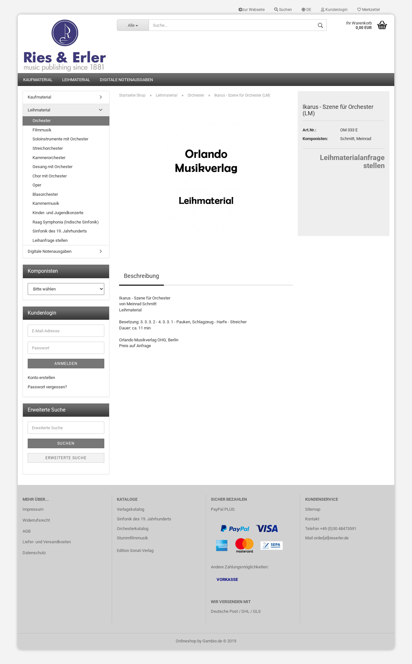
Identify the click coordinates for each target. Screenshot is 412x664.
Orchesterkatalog (132, 528)
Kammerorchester (49, 157)
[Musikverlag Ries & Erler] (65, 43)
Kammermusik (46, 203)
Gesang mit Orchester (52, 166)
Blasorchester (45, 194)
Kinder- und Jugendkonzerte (58, 212)
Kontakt (312, 519)
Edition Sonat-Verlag (135, 550)
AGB (27, 531)
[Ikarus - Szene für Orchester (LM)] (206, 175)
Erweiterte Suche (66, 458)
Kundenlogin (336, 9)
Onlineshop (186, 641)
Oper (37, 185)
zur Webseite (253, 9)
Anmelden (66, 363)
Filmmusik (42, 130)
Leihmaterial (76, 79)
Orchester (42, 120)
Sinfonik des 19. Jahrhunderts (60, 231)
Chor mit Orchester (50, 176)
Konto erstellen (41, 377)
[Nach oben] (394, 654)
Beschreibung (141, 275)
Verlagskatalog (130, 509)
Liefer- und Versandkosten (47, 541)
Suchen (285, 9)
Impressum (33, 509)
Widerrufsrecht (36, 520)
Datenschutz (34, 552)
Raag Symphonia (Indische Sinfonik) (66, 222)
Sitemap (312, 509)
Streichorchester (48, 148)
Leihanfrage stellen (50, 240)
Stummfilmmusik (132, 538)
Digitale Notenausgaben (126, 79)
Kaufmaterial (37, 79)
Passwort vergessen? (47, 386)
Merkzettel (370, 9)
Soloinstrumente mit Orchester (60, 139)
